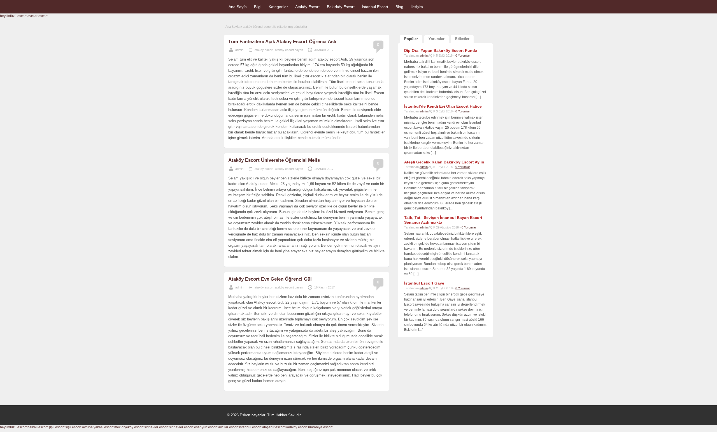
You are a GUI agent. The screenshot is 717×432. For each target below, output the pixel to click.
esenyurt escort (205, 427)
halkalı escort (37, 427)
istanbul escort (250, 427)
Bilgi (257, 6)
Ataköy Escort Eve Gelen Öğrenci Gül (270, 279)
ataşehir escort (273, 427)
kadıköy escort (296, 427)
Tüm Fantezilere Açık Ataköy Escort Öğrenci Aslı (282, 41)
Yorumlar (436, 39)
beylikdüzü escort (13, 16)
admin (239, 50)
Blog (399, 6)
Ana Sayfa (238, 6)
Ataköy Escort (307, 6)
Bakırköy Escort (341, 6)
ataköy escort (264, 50)
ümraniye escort (320, 427)
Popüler (411, 39)
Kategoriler (278, 6)
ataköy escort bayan (289, 50)
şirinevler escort (156, 427)
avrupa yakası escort (97, 427)
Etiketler (462, 39)
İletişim (417, 6)
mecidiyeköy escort (128, 427)
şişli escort (56, 427)
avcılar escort (37, 16)
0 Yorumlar (462, 55)
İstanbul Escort (375, 6)
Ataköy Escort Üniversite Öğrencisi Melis (274, 160)
